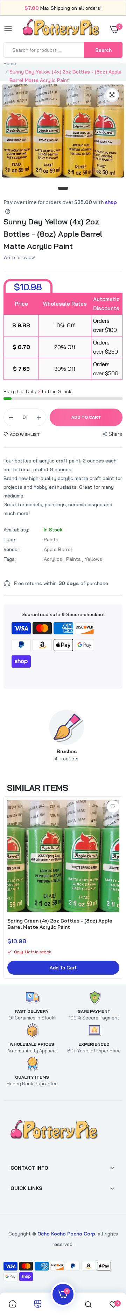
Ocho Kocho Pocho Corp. (66, 1234)
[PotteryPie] (61, 29)
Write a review (19, 257)
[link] (113, 806)
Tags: (10, 559)
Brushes (66, 754)
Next (110, 735)
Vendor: (12, 549)
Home (10, 63)
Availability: (16, 530)
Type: (10, 539)
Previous (22, 735)
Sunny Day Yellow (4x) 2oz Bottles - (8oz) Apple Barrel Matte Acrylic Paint (53, 234)
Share (115, 434)
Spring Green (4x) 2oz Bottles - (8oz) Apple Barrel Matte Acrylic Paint (59, 924)
